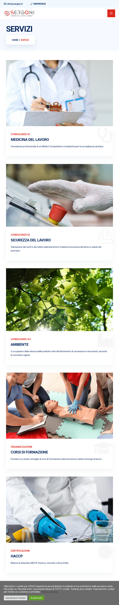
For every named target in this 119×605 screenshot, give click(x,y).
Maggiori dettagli (49, 591)
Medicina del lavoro (30, 139)
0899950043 (39, 4)
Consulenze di (20, 134)
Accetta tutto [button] (36, 598)
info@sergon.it (15, 4)
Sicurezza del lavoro (31, 240)
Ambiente (19, 344)
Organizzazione (21, 446)
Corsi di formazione (29, 452)
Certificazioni (20, 550)
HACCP (17, 556)
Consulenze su (21, 339)
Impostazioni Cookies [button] (15, 598)
